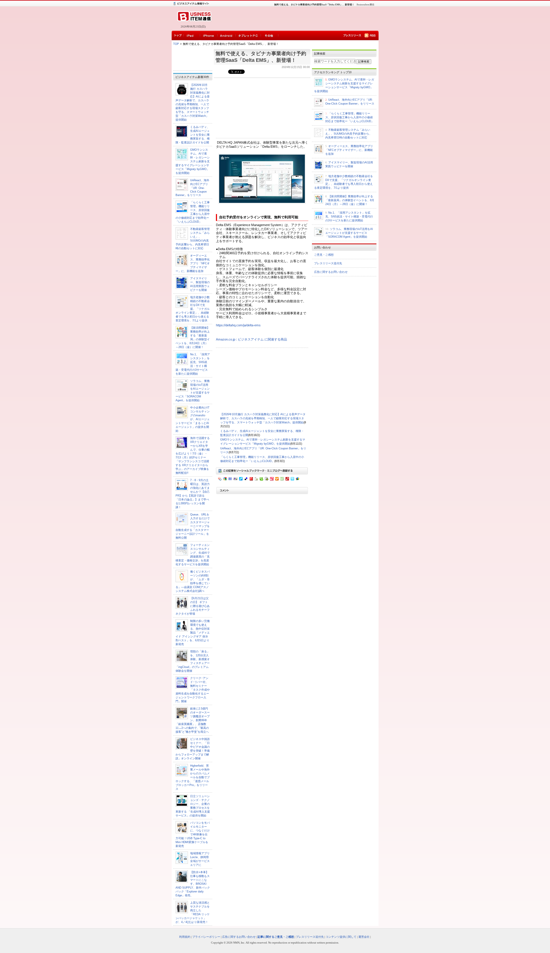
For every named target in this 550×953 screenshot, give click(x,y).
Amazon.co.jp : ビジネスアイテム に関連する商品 (251, 339)
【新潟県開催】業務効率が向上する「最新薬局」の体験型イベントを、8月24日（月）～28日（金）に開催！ (349, 200)
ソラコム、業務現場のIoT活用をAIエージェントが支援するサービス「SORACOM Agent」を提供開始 (349, 232)
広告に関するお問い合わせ (331, 272)
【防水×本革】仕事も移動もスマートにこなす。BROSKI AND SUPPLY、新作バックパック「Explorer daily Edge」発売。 (193, 884)
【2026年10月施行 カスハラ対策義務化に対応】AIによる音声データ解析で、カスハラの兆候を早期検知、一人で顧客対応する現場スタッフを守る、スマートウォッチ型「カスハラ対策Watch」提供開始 (263, 418)
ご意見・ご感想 (324, 254)
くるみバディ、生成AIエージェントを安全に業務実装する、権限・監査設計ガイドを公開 (193, 134)
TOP (176, 44)
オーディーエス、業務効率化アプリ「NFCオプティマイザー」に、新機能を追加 (193, 263)
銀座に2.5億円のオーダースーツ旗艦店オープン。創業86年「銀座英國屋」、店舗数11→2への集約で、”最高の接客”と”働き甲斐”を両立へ (193, 720)
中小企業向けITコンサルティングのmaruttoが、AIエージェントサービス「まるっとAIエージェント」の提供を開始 (193, 419)
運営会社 (364, 936)
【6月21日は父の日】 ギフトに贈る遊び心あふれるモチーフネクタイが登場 (193, 606)
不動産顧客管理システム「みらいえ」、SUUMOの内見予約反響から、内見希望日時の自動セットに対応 (348, 133)
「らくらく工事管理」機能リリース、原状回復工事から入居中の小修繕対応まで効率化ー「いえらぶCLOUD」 (349, 117)
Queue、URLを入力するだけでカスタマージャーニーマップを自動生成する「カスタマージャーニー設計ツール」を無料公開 (193, 526)
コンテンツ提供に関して (341, 936)
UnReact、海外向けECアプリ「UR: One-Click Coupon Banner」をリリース (192, 188)
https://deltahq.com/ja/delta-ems (238, 325)
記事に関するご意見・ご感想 (276, 936)
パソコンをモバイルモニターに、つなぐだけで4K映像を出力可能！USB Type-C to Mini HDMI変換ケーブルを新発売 (193, 834)
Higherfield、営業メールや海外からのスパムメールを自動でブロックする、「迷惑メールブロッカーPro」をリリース (193, 777)
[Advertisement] (294, 18)
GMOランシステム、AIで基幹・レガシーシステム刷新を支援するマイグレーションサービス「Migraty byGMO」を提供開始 (193, 161)
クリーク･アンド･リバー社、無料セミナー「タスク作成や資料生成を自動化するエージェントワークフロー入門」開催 (193, 689)
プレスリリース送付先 (328, 263)
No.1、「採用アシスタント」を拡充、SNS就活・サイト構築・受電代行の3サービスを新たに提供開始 (349, 216)
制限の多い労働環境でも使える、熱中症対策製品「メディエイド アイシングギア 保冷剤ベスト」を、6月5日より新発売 (193, 632)
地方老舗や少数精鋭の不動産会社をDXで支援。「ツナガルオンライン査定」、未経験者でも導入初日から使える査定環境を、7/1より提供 (193, 309)
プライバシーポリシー (206, 936)
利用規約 (184, 936)
